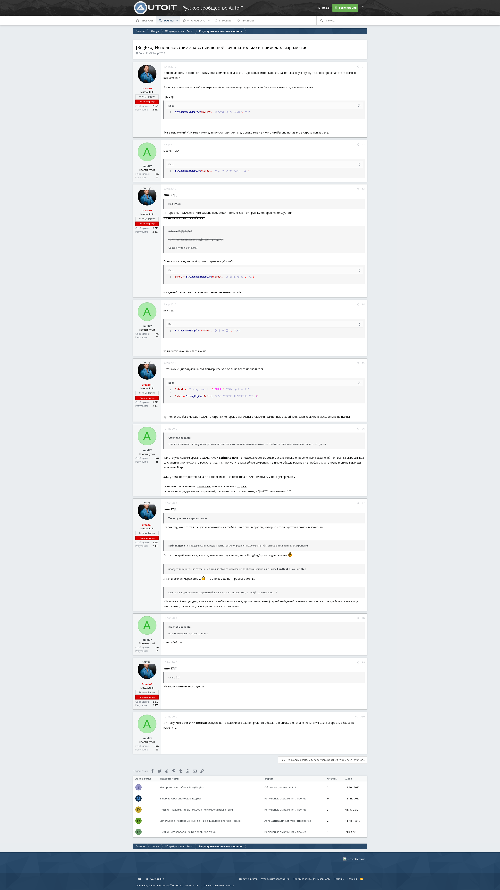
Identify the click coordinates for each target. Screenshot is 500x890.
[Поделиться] (357, 66)
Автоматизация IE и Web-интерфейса (287, 820)
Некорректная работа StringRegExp (182, 787)
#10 (362, 716)
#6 (363, 428)
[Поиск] (363, 8)
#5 (363, 363)
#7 (363, 503)
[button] (177, 20)
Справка (225, 20)
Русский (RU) (156, 879)
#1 (363, 66)
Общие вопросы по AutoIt (280, 787)
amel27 (147, 166)
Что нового (196, 20)
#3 (363, 188)
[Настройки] (140, 879)
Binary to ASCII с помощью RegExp (180, 798)
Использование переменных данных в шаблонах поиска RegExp (200, 820)
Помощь (339, 879)
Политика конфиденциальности (311, 879)
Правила (247, 20)
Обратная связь (248, 879)
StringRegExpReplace (188, 112)
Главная (146, 20)
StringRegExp (194, 396)
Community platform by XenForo (167, 885)
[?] (175, 195)
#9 (363, 662)
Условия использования (275, 879)
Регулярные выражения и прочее (285, 798)
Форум (168, 20)
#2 (363, 144)
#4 (363, 304)
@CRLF (218, 389)
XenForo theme (212, 885)
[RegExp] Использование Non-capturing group (188, 832)
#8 (363, 618)
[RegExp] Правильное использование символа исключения (197, 809)
